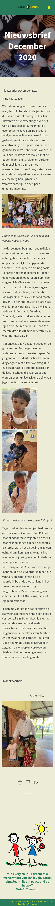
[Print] (19, 782)
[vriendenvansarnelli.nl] (27, 7)
